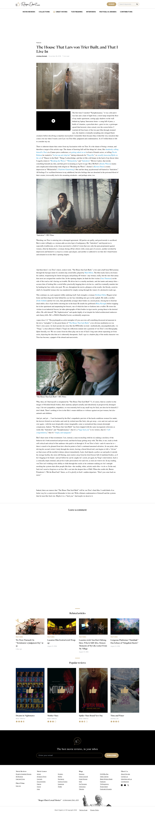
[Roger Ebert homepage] (28, 4)
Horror (39, 787)
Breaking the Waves (58, 161)
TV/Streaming (77, 12)
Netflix (60, 776)
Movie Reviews (29, 12)
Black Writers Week (106, 779)
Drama (39, 784)
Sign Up (18, 786)
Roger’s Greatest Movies (23, 774)
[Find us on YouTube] (125, 785)
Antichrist (85, 161)
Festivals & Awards (107, 12)
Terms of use (83, 810)
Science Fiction (62, 781)
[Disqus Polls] (77, 536)
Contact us (124, 776)
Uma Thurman (106, 278)
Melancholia (72, 161)
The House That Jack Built (79, 323)
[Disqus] (77, 581)
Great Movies (61, 12)
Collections (44, 12)
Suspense (61, 784)
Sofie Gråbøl (41, 300)
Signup (111, 4)
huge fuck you (84, 429)
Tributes (81, 789)
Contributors (126, 12)
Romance (61, 779)
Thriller (60, 787)
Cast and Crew (20, 779)
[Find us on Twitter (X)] (128, 785)
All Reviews (19, 776)
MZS (80, 781)
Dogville (90, 155)
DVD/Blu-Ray (104, 774)
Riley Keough (101, 303)
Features (38, 42)
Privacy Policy (94, 810)
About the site (125, 774)
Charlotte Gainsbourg (66, 169)
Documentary (41, 781)
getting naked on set (78, 152)
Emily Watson (105, 163)
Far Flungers (83, 784)
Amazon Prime (41, 776)
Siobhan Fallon (100, 295)
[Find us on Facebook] (122, 785)
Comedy (39, 779)
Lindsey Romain (41, 56)
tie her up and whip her (61, 155)
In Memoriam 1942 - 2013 (71, 800)
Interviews (91, 12)
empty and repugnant (63, 432)
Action (39, 774)
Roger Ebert (104, 787)
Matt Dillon (88, 272)
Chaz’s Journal (83, 776)
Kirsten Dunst (99, 166)
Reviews (81, 774)
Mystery (60, 774)
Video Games (104, 776)
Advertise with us (126, 779)
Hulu (38, 789)
